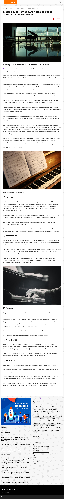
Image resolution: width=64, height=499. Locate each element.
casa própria (52, 409)
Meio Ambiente (37, 420)
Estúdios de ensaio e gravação (41, 446)
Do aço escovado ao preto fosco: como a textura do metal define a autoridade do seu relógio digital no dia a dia (15, 477)
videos (35, 432)
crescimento (43, 411)
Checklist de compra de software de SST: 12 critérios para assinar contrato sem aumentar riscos (15, 473)
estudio (40, 413)
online (49, 420)
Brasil (46, 409)
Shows (34, 459)
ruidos (53, 428)
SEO (35, 430)
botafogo (40, 409)
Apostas (35, 440)
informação (36, 448)
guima (60, 416)
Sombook (35, 461)
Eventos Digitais (48, 413)
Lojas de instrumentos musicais (41, 452)
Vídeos (34, 463)
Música (5, 69)
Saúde (58, 428)
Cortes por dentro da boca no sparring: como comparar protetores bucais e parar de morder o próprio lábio (15, 481)
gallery (55, 416)
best (35, 409)
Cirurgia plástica (37, 442)
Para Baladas (56, 420)
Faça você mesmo (46, 416)
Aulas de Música (52, 406)
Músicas (35, 454)
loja (47, 418)
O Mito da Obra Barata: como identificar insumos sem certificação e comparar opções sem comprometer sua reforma (15, 464)
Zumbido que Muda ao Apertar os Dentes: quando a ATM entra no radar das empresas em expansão (16, 459)
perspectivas (37, 423)
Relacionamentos (50, 425)
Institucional (36, 450)
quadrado (36, 425)
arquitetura (43, 406)
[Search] (60, 2)
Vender (58, 430)
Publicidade (59, 423)
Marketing (52, 418)
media (58, 418)
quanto (42, 425)
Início (4, 8)
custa (50, 411)
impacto (36, 418)
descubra (56, 411)
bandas (60, 406)
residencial (36, 428)
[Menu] (2, 2)
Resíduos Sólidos (45, 428)
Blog (7, 8)
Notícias (35, 455)
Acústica (36, 406)
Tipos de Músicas (42, 430)
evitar (55, 413)
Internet (42, 418)
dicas (35, 413)
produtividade (50, 423)
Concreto (36, 411)
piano (43, 423)
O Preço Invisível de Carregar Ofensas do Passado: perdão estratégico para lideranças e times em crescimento (14, 469)
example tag (37, 416)
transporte (51, 430)
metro (44, 420)
